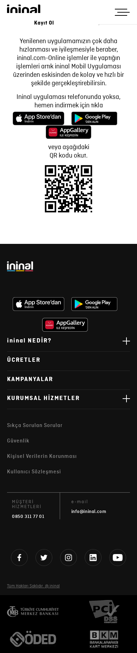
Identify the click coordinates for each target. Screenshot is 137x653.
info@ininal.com (88, 511)
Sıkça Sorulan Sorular (35, 425)
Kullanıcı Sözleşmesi (34, 472)
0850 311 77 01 (28, 516)
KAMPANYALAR (30, 379)
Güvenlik (18, 441)
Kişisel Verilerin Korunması (42, 456)
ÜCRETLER (23, 360)
